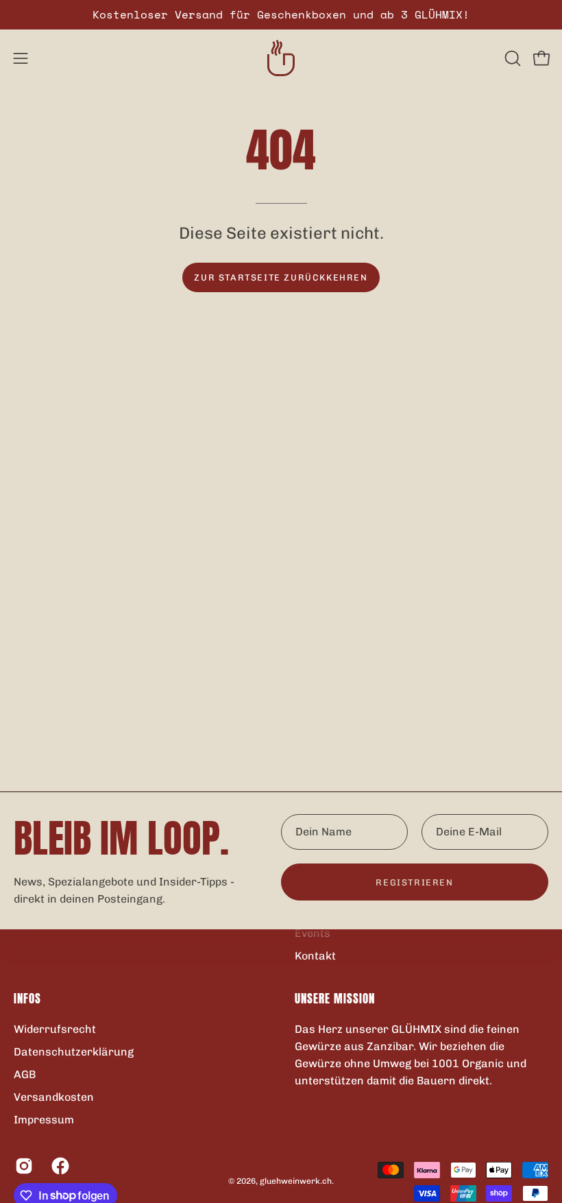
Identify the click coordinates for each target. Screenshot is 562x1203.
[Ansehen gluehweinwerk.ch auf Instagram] (23, 1165)
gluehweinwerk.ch (296, 1181)
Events (312, 933)
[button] (511, 58)
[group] (281, 14)
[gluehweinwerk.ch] (281, 58)
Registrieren (414, 882)
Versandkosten (54, 1096)
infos (27, 999)
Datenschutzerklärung (74, 1051)
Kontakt (315, 955)
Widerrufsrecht (55, 1028)
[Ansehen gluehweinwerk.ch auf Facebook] (59, 1165)
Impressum (44, 1118)
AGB (25, 1073)
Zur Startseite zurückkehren (280, 277)
